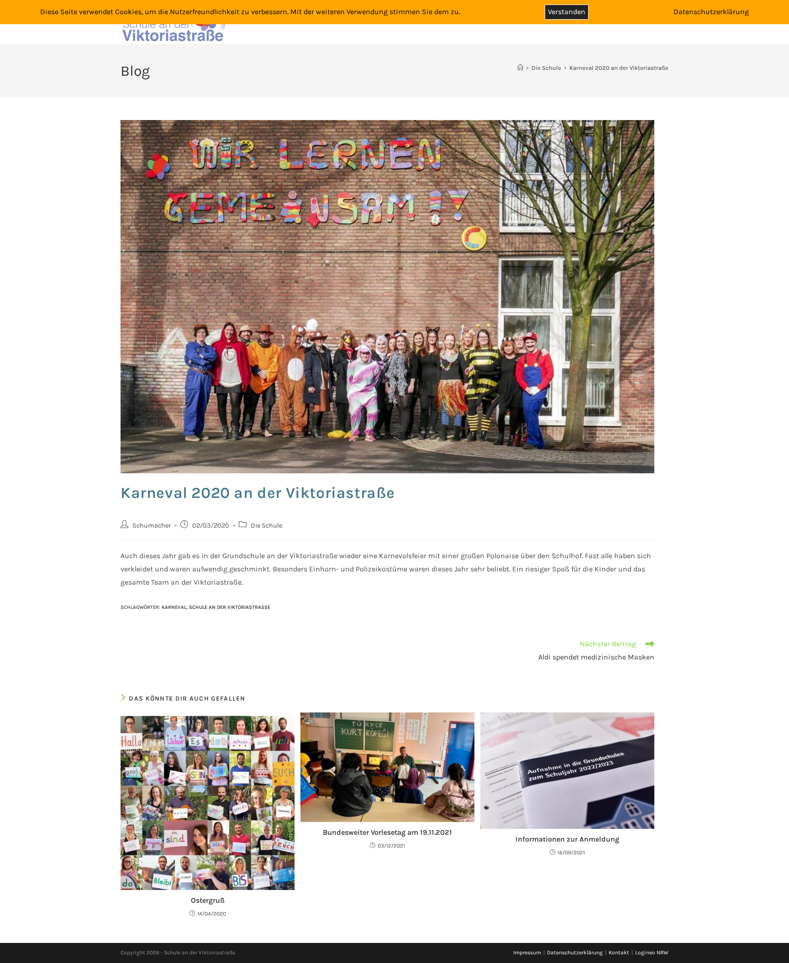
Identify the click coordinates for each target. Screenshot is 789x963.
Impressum (527, 952)
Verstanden (566, 11)
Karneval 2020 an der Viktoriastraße (618, 67)
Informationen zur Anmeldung (567, 839)
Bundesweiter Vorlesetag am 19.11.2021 (387, 832)
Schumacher (151, 525)
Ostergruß (208, 900)
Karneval (174, 607)
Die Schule (266, 525)
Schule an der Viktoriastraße (229, 607)
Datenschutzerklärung (575, 952)
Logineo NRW (651, 952)
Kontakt (619, 952)
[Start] (520, 67)
